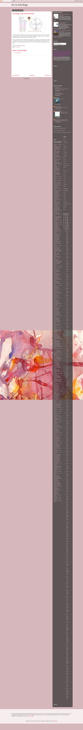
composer (65, 153)
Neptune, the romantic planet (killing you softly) (57, 476)
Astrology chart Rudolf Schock (56, 388)
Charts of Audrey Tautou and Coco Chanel (57, 263)
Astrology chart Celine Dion (56, 300)
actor (64, 138)
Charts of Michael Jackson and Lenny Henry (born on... (57, 183)
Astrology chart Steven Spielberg (57, 376)
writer (64, 209)
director (64, 161)
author (64, 148)
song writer (65, 201)
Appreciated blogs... (57, 148)
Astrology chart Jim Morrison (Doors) (57, 445)
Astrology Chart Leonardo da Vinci (57, 456)
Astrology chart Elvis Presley (67, 586)
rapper (64, 194)
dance (64, 157)
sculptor (64, 196)
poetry (64, 192)
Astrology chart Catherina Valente (57, 351)
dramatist (65, 163)
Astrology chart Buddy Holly (56, 310)
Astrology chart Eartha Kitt (56, 384)
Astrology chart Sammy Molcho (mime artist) (57, 239)
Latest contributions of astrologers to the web (62, 132)
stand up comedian (66, 203)
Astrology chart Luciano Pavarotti (57, 312)
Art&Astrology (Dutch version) (59, 130)
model (64, 176)
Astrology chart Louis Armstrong (67, 481)
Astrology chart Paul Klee (67, 332)
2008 (66, 227)
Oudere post (47, 75)
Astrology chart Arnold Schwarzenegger (63, 23)
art (63, 144)
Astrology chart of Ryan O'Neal (57, 357)
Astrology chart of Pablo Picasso (57, 439)
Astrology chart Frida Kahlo (67, 690)
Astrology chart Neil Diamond (67, 505)
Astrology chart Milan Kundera (67, 648)
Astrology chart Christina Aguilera (57, 173)
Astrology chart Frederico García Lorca (57, 322)
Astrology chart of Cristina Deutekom (57, 345)
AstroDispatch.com (59, 93)
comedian (65, 152)
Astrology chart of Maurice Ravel (57, 274)
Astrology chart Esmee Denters (56, 228)
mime (64, 175)
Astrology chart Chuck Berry (56, 226)
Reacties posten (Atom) (34, 78)
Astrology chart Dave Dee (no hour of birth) (58, 358)
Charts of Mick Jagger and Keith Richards (57, 254)
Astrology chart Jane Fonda (67, 326)
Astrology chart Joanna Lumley (56, 213)
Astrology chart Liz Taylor (67, 599)
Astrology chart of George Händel (57, 437)
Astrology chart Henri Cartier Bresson (58, 191)
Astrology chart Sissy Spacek (67, 291)
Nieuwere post (15, 75)
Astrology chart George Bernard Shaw (57, 153)
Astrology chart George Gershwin (57, 343)
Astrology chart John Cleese (67, 593)
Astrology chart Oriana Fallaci (56, 219)
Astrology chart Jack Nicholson (67, 511)
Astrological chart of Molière (67, 518)
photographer (65, 188)
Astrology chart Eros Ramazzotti (57, 479)
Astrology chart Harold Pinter (56, 386)
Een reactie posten (17, 52)
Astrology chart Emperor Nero (56, 302)
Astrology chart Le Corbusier (57, 468)
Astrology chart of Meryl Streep (57, 398)
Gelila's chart (62, 98)
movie (64, 178)
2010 (66, 223)
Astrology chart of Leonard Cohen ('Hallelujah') (57, 395)
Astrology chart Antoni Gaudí (56, 193)
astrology (65, 146)
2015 (66, 215)
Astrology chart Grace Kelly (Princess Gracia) (57, 481)
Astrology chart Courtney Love (56, 194)
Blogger (55, 721)
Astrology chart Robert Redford (56, 168)
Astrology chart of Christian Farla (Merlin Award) (57, 236)
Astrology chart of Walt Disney (57, 441)
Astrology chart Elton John (67, 444)
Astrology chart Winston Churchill (57, 320)
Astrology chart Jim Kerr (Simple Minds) (57, 217)
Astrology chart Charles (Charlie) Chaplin (57, 170)
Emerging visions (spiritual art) (61, 119)
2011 (66, 222)
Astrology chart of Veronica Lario (57, 234)
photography (65, 190)
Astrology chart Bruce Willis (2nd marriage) (58, 261)
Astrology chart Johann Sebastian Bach (57, 257)
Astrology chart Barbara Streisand (57, 460)
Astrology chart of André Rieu (57, 462)
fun (64, 169)
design (64, 159)
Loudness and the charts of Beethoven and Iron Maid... (57, 484)
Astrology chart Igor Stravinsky (57, 196)
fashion (64, 167)
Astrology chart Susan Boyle (56, 204)
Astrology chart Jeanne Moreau (56, 292)
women (64, 207)
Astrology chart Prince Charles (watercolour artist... (57, 363)
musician (65, 184)
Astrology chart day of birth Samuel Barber (57, 325)
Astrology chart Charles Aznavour (57, 202)
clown (64, 150)
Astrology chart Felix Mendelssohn (57, 419)
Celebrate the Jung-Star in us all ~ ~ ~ (61, 120)
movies (64, 180)
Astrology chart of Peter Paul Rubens (57, 455)
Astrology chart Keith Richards (67, 661)
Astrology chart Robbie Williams (57, 314)
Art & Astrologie (58, 111)
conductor (65, 155)
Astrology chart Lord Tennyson (67, 451)
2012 (66, 220)
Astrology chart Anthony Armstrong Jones (57, 188)
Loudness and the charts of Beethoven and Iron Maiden (66, 638)
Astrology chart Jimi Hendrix (67, 564)
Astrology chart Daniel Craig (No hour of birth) (58, 494)
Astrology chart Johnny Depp (56, 489)
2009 (66, 225)
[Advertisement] (31, 64)
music (64, 182)
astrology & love (58, 106)
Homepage (32, 75)
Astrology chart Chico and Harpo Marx (58, 380)
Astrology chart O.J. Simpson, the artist (57, 250)
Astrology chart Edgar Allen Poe (67, 423)
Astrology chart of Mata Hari (57, 295)
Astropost (57, 97)
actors (64, 140)
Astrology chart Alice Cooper (67, 257)
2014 (66, 217)
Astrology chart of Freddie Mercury (57, 393)
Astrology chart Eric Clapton (67, 375)
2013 (66, 219)
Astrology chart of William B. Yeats (57, 406)
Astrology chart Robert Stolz (56, 390)
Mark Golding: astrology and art (59, 128)
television (65, 205)
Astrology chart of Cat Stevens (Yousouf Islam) (57, 206)
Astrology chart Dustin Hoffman (56, 282)
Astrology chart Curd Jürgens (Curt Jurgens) (57, 423)
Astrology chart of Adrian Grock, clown (57, 329)
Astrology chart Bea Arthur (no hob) (57, 242)
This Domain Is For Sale (59, 94)
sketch (64, 199)
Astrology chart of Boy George (57, 429)
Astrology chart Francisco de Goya (57, 366)
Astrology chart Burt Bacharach (57, 333)
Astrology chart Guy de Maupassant (57, 147)
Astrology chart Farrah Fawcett (56, 248)
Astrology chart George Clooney (57, 162)
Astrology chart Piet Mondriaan (57, 276)
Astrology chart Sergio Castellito (57, 278)
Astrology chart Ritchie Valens (56, 308)
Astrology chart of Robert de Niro (57, 447)
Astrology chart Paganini (56, 492)
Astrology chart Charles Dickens (57, 337)
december (67, 228)
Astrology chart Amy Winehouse (57, 331)
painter (64, 186)
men (64, 173)
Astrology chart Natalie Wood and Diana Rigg (57, 360)
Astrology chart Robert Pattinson (57, 458)
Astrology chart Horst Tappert (67, 356)
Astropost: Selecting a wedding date (61, 107)
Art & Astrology (19, 4)
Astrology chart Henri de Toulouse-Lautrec (58, 404)
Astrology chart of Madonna (57, 166)
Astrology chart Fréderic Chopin (57, 425)
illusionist (65, 171)
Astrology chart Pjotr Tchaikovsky (57, 230)
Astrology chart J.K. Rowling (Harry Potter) (57, 160)
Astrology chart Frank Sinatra (67, 399)
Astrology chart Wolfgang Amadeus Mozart (57, 416)
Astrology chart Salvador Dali (56, 431)
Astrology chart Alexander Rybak (57, 209)
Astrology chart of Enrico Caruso (57, 318)
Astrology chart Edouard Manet (56, 335)
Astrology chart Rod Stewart (67, 368)
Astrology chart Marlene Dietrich (57, 341)
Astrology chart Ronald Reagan (56, 370)
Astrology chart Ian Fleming (67, 684)
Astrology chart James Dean (56, 288)
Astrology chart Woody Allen (56, 259)
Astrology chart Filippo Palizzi (56, 198)
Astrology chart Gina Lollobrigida (57, 225)
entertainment (65, 165)
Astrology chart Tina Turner (67, 697)
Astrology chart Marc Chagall (67, 241)
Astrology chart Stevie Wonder (56, 270)
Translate (62, 45)
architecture (65, 142)
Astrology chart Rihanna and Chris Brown (57, 297)
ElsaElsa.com (57, 87)
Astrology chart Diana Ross (67, 361)
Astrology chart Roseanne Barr (56, 156)
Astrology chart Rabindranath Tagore (57, 466)
